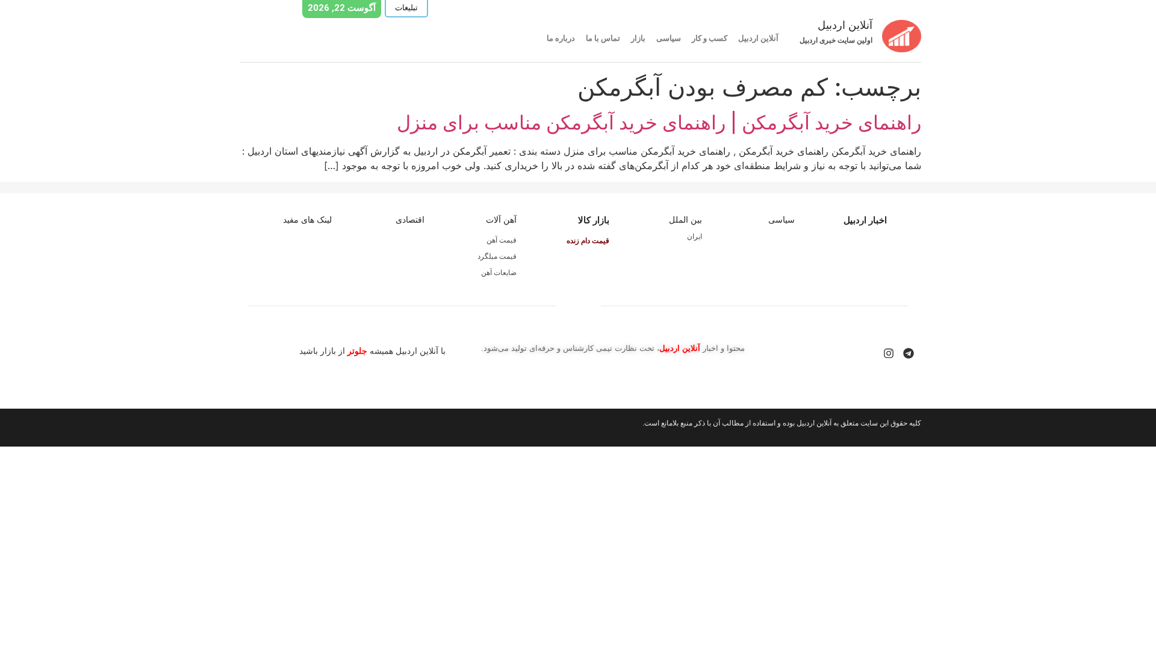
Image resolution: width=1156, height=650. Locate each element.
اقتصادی (410, 219)
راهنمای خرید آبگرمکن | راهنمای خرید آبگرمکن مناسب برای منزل (659, 122)
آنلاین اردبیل (758, 38)
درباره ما (561, 38)
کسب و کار (709, 38)
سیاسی (668, 38)
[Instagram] (888, 353)
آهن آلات (501, 219)
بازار (638, 38)
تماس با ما (603, 38)
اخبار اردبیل (865, 220)
